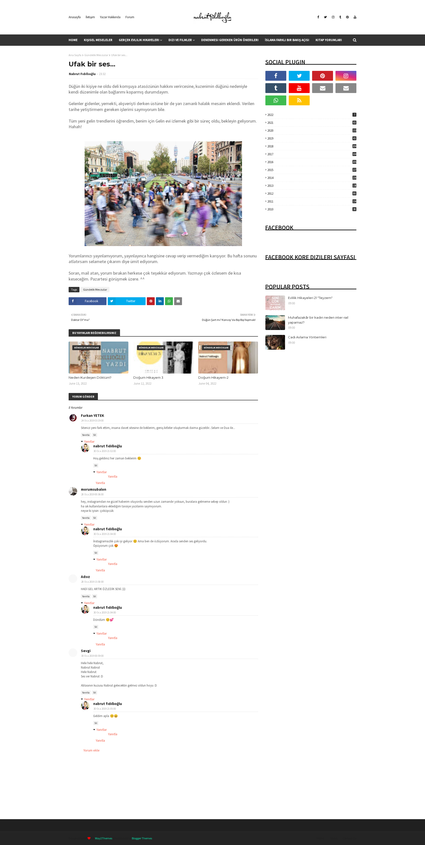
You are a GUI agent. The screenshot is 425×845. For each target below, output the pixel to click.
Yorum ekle (91, 750)
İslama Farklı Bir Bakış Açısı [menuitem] (287, 40)
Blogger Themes (142, 838)
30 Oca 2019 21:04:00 (104, 534)
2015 (311, 170)
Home (320, 838)
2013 (311, 186)
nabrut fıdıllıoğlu (107, 446)
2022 (311, 115)
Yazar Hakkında (110, 17)
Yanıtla (86, 435)
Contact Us (349, 838)
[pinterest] (347, 17)
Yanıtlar (89, 441)
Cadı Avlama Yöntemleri (307, 337)
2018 (311, 146)
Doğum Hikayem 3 (148, 377)
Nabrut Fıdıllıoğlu (82, 74)
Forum (129, 17)
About (334, 838)
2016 (311, 162)
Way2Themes (103, 838)
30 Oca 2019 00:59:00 (92, 655)
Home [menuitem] (73, 40)
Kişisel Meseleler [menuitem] (98, 40)
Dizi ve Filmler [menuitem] (180, 40)
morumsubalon (93, 489)
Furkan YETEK (92, 415)
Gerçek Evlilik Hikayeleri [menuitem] (139, 40)
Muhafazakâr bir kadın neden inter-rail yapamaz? (318, 319)
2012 (311, 193)
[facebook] (318, 17)
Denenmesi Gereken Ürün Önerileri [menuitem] (229, 40)
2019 (311, 138)
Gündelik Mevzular (96, 55)
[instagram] (333, 17)
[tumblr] (340, 17)
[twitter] (325, 17)
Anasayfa (75, 17)
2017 (311, 154)
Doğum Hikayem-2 (213, 377)
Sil (94, 435)
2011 (311, 201)
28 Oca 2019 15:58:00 (92, 581)
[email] (322, 88)
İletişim (90, 17)
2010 (311, 209)
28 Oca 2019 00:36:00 (92, 494)
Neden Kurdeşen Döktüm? (90, 377)
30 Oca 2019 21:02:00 (104, 451)
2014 (311, 178)
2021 (311, 123)
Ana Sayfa (75, 55)
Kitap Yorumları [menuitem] (329, 40)
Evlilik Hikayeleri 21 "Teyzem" (310, 298)
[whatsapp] (275, 100)
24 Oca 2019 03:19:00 (92, 420)
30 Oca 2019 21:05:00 (104, 708)
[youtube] (354, 17)
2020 (311, 130)
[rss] (299, 100)
